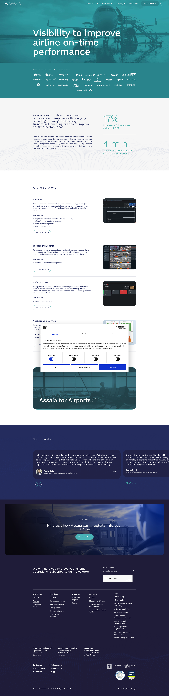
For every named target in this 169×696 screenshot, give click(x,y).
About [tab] (114, 334)
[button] (35, 484)
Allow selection (84, 367)
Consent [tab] (55, 334)
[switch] (73, 359)
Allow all (113, 367)
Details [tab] (84, 334)
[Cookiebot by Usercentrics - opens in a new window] (117, 327)
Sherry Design (131, 689)
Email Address (108, 568)
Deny (56, 367)
